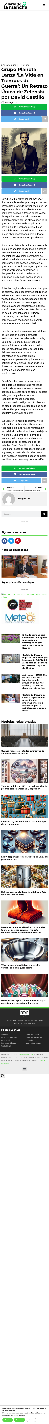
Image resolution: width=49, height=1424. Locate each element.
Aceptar (7, 1420)
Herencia (29, 1040)
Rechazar (19, 1420)
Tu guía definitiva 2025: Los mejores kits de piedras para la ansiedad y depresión (24, 787)
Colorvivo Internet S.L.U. (26, 1055)
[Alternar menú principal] (44, 5)
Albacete (4, 1035)
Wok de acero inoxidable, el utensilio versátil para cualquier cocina (20, 966)
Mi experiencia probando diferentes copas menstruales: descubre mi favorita (23, 1001)
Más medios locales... (34, 1043)
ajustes (22, 1415)
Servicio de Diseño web (34, 1020)
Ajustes (31, 1420)
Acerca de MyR (29, 1023)
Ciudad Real (6, 1046)
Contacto (18, 1023)
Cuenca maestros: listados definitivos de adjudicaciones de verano (22, 752)
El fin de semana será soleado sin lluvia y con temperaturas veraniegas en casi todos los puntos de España (34, 641)
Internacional (8, 65)
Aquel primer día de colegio (18, 582)
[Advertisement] (24, 36)
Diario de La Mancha (34, 1037)
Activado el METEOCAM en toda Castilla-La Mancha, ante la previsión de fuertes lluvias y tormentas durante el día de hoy (34, 681)
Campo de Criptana (8, 1043)
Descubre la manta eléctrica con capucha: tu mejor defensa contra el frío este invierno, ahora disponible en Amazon (23, 930)
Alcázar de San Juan (9, 1037)
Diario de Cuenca (32, 1035)
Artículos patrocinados (14, 1020)
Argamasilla (6, 1040)
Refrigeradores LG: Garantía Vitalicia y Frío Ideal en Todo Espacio (23, 893)
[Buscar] (44, 514)
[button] (24, 1069)
